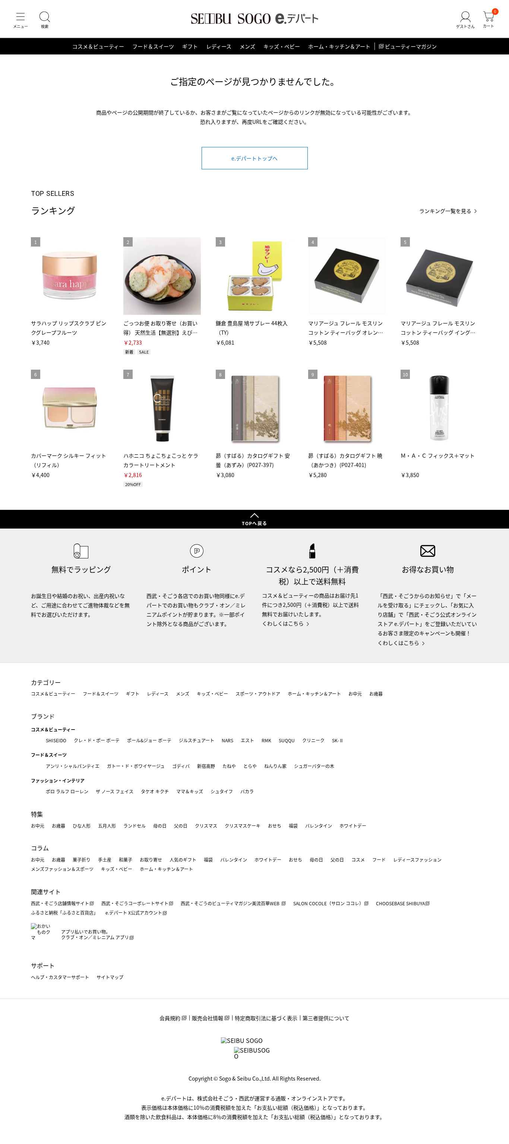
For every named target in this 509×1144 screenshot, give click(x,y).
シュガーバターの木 (314, 766)
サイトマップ (110, 977)
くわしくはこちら (283, 623)
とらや (250, 766)
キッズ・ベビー (281, 46)
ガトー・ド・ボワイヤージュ (136, 766)
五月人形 (107, 825)
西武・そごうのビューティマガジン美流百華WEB (231, 903)
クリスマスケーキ (242, 825)
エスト (247, 740)
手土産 (104, 859)
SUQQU (287, 740)
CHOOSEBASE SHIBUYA (400, 903)
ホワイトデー (352, 825)
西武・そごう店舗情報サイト (60, 903)
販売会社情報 (207, 1018)
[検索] (45, 20)
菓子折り (82, 859)
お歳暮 (376, 693)
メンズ (247, 46)
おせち (274, 825)
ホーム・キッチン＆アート (339, 46)
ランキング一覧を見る (445, 210)
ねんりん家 (275, 766)
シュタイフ (222, 791)
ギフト (190, 46)
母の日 (160, 825)
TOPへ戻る (254, 523)
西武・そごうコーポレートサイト (134, 903)
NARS (227, 740)
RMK (266, 740)
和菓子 (125, 859)
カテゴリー (46, 682)
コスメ (358, 859)
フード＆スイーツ (153, 46)
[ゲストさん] (465, 20)
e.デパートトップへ (254, 158)
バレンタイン (318, 825)
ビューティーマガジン (411, 46)
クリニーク (313, 740)
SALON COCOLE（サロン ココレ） (328, 903)
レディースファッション (417, 859)
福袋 (293, 825)
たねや (229, 766)
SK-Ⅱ (338, 740)
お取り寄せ (151, 859)
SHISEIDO (56, 740)
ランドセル (134, 825)
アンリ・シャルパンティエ (72, 766)
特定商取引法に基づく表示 (266, 1018)
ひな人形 (82, 825)
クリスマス (206, 825)
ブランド (43, 716)
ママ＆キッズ (189, 791)
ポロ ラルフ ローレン (67, 791)
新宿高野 (206, 766)
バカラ (247, 791)
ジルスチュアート (196, 740)
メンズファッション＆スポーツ (62, 869)
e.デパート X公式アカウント (133, 912)
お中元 (355, 693)
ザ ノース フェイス (114, 791)
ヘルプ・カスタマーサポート (60, 977)
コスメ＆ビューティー (98, 46)
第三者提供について (326, 1018)
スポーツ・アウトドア (257, 693)
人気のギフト (183, 859)
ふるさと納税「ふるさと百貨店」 (64, 912)
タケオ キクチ (155, 791)
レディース (218, 46)
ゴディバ (181, 766)
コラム (40, 847)
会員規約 (169, 1018)
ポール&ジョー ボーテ (149, 740)
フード (379, 859)
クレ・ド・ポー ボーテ (97, 740)
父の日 (180, 825)
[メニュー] (20, 20)
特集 (37, 813)
